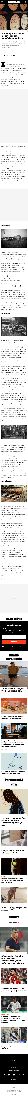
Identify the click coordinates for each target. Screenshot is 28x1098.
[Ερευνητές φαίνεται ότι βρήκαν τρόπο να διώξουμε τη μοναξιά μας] (14, 802)
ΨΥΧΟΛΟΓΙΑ (5, 816)
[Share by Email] (14, 55)
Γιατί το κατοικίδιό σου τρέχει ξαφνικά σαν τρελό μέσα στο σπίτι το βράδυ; (12, 880)
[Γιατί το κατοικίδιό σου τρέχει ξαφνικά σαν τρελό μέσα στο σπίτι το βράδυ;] (14, 866)
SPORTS (14, 917)
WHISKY (4, 31)
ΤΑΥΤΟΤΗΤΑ (14, 1060)
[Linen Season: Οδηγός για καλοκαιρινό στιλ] (14, 675)
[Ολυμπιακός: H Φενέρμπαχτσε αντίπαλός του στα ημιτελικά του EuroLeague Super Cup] (14, 976)
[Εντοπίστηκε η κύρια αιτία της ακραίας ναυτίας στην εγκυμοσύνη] (14, 838)
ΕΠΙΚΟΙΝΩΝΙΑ (14, 1057)
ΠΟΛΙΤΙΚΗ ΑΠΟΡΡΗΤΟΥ (14, 1070)
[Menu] (2, 2)
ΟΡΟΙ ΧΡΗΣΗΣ (14, 1067)
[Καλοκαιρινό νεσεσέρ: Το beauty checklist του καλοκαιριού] (14, 706)
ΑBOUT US (14, 1064)
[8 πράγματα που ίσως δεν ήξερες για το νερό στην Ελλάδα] (14, 761)
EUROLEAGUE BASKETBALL (9, 986)
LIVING (3, 876)
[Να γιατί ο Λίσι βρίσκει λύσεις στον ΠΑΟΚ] (14, 1035)
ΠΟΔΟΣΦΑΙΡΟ (5, 954)
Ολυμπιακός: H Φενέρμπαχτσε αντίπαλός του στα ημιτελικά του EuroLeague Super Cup (13, 990)
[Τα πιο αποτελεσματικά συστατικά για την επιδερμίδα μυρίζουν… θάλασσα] (14, 895)
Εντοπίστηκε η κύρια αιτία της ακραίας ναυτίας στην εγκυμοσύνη (12, 852)
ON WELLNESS (14, 780)
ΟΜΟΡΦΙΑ (4, 905)
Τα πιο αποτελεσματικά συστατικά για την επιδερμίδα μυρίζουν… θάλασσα (14, 909)
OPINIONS (4, 1044)
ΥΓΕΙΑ (3, 848)
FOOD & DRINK (7, 579)
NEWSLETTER (14, 1079)
